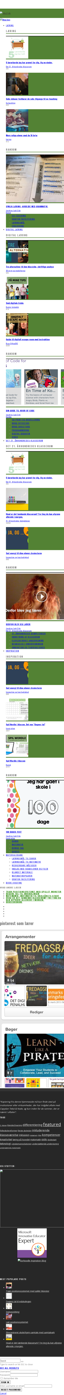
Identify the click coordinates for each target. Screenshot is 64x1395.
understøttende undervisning (45, 1143)
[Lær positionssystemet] (9, 1318)
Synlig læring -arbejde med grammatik (27, 206)
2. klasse (3, 1125)
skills (44, 1139)
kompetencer (51, 1135)
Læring (10, 25)
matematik (35, 1139)
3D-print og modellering (15, 270)
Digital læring (14, 229)
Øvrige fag (18, 848)
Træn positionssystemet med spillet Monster (33, 891)
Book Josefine (14, 882)
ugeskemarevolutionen (22, 1144)
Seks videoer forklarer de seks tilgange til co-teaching (31, 98)
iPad (39, 1135)
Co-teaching (10, 103)
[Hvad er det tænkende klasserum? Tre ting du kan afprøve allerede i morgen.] (9, 1339)
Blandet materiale (22, 872)
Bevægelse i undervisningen (27, 643)
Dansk (8, 212)
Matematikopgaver (22, 875)
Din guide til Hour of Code (20, 410)
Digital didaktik (12, 307)
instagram (34, 1135)
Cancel (3, 1393)
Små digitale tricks (15, 302)
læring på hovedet (21, 1139)
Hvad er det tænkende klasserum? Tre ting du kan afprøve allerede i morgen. (33, 515)
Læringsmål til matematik (26, 861)
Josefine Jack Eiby (13, 210)
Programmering (20, 430)
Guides (9, 417)
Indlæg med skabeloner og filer (30, 868)
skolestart (51, 1139)
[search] (22, 1361)
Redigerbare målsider (24, 865)
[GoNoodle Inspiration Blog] (32, 1257)
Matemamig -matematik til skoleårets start (32, 895)
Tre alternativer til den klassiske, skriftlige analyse (30, 266)
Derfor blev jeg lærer (18, 624)
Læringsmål (18, 222)
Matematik (17, 844)
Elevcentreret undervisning (28, 640)
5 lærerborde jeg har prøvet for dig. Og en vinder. (29, 62)
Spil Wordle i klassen (15, 760)
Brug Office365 (12, 343)
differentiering (32, 1125)
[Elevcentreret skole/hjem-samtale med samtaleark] (9, 1329)
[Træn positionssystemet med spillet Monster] (9, 1287)
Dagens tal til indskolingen (22, 893)
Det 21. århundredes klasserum (19, 66)
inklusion (24, 1135)
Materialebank (14, 854)
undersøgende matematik (10, 1148)
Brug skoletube (21, 426)
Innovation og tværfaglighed (17, 557)
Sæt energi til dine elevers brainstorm (24, 553)
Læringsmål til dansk (24, 858)
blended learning (14, 1125)
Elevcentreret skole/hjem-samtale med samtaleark (30, 1332)
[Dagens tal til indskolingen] (9, 1298)
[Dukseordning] (9, 1308)
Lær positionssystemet (17, 1322)
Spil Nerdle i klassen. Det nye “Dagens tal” (25, 724)
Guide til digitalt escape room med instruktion (28, 339)
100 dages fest (14, 831)
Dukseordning (14, 902)
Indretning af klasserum (26, 636)
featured (52, 1124)
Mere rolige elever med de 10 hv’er (22, 135)
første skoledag (24, 1130)
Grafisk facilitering (23, 219)
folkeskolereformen (8, 1130)
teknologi (5, 1143)
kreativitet (6, 1139)
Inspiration (12, 650)
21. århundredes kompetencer (18, 521)
